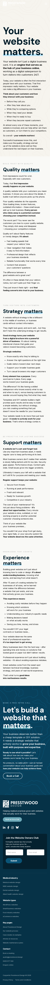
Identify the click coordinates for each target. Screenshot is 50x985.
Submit (14, 861)
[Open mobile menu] (46, 4)
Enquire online (8, 965)
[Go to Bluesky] (17, 827)
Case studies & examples (12, 935)
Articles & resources (10, 939)
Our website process (10, 931)
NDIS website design (10, 886)
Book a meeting (8, 953)
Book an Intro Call (12, 819)
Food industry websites (11, 912)
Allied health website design (13, 894)
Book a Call (13, 775)
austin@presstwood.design (13, 957)
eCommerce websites (11, 916)
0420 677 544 (8, 961)
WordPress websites (10, 905)
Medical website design (11, 882)
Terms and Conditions (23, 980)
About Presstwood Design (12, 927)
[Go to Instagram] (12, 827)
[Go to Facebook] (8, 827)
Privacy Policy (8, 980)
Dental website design (11, 890)
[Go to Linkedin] (4, 827)
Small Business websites (12, 908)
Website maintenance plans (13, 943)
